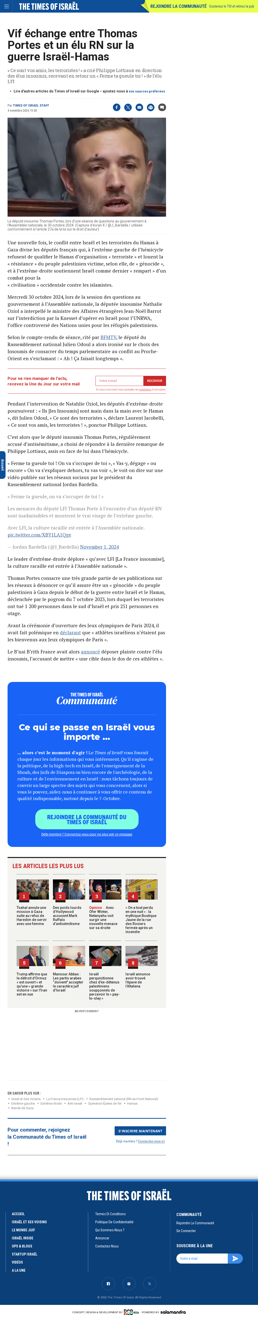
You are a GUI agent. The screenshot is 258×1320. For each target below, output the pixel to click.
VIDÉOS (17, 1262)
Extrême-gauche (23, 1103)
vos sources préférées (147, 91)
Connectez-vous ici (151, 1141)
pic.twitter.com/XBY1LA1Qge (39, 535)
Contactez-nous (107, 1246)
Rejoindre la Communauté (178, 6)
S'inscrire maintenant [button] (140, 1131)
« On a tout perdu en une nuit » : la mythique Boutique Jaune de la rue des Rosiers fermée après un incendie (140, 920)
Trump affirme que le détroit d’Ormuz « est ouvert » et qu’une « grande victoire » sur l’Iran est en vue (32, 984)
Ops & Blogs (22, 1246)
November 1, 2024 (99, 547)
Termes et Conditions (110, 1214)
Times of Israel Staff (31, 105)
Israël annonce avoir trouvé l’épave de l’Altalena (137, 980)
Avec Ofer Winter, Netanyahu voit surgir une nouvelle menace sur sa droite (103, 918)
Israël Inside (22, 1238)
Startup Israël (24, 1254)
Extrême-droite (51, 1103)
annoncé (90, 651)
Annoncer (102, 1238)
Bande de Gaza (22, 1108)
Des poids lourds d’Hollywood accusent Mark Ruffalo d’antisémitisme (67, 916)
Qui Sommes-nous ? (109, 1230)
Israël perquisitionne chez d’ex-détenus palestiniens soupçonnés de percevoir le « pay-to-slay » (104, 986)
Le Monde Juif (23, 1230)
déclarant (70, 632)
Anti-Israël (75, 1103)
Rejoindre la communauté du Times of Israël (86, 819)
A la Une (18, 1270)
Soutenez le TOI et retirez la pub (231, 6)
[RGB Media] (132, 1312)
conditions (145, 389)
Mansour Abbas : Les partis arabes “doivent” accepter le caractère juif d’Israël (68, 982)
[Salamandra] (173, 1312)
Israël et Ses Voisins (26, 1099)
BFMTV (108, 337)
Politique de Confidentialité (114, 1222)
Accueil (18, 1214)
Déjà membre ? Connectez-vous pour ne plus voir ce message (86, 834)
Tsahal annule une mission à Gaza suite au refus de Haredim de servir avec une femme (32, 916)
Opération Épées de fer (104, 1103)
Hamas (132, 1103)
